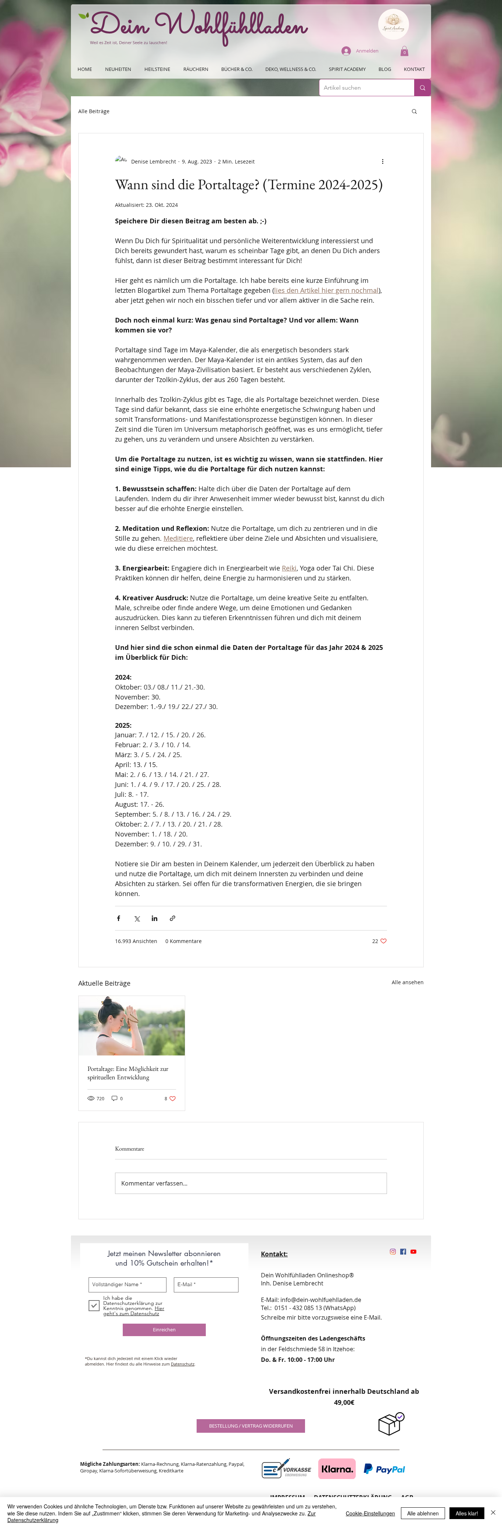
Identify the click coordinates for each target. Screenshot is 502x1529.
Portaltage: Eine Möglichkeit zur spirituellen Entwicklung (127, 1072)
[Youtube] (413, 1252)
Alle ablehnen (423, 1513)
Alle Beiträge (94, 111)
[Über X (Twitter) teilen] (136, 918)
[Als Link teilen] (172, 918)
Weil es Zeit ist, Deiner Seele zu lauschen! (128, 42)
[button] (404, 51)
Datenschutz (182, 1364)
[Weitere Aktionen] (382, 161)
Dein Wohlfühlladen (198, 27)
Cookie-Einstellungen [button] (370, 1513)
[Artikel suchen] (422, 87)
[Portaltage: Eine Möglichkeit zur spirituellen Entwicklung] (132, 1025)
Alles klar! (467, 1513)
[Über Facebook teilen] (118, 918)
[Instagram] (393, 1252)
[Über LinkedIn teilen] (154, 918)
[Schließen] (493, 1513)
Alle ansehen (408, 982)
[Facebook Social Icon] (403, 1252)
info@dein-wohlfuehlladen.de (320, 1300)
